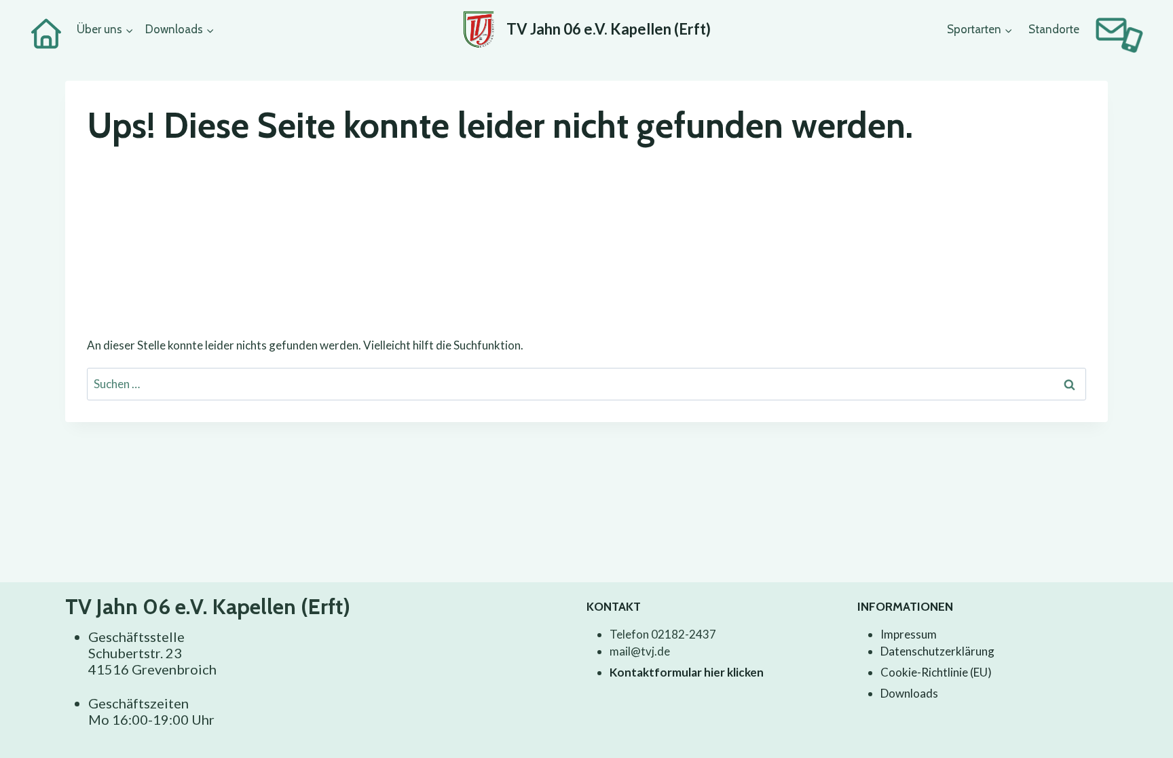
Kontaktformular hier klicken (687, 672)
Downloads (909, 693)
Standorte (1053, 29)
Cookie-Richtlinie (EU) (936, 672)
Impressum (908, 634)
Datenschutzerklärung (937, 651)
